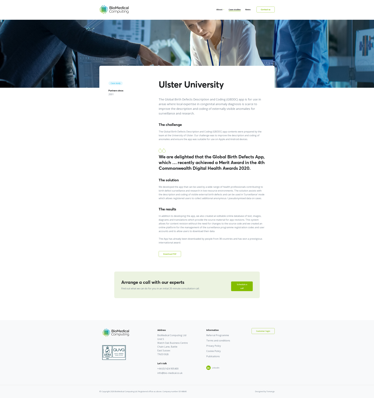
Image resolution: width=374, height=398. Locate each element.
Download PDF (169, 254)
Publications (213, 356)
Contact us (265, 9)
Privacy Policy (213, 345)
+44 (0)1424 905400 (168, 368)
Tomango (270, 391)
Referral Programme (217, 335)
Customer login (263, 331)
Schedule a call (242, 286)
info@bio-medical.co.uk (169, 373)
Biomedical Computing (114, 9)
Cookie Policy (213, 351)
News (248, 9)
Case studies (235, 9)
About (219, 9)
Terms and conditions (218, 340)
